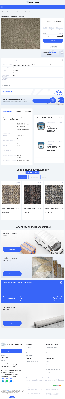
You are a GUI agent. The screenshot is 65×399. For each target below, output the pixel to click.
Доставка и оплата (50, 364)
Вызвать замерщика (42, 101)
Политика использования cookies (33, 393)
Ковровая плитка (30, 355)
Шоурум (48, 372)
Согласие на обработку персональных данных (34, 390)
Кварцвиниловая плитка (52, 352)
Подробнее (12, 249)
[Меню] (2, 2)
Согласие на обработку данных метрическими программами (52, 394)
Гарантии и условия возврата (53, 369)
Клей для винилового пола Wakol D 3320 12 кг (54, 146)
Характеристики (7, 111)
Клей (27, 366)
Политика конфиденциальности (52, 389)
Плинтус (28, 364)
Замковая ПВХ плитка (51, 347)
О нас (47, 361)
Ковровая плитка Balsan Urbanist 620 (10, 209)
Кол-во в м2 (58, 27)
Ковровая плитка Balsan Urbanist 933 (54, 209)
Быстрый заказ (53, 44)
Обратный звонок (12, 298)
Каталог (6, 7)
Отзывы (27, 111)
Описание (18, 111)
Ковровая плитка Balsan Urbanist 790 (32, 209)
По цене (44, 177)
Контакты (48, 366)
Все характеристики (6, 85)
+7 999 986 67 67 (5, 357)
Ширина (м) (51, 27)
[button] (61, 117)
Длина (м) (45, 27)
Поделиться (58, 60)
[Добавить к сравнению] (61, 122)
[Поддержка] (62, 2)
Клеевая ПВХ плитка (51, 350)
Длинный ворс (29, 352)
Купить (53, 40)
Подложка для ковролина (32, 361)
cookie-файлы (9, 390)
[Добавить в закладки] (58, 122)
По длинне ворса (34, 177)
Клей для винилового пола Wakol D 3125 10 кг (54, 127)
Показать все (22, 177)
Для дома (28, 347)
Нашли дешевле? (53, 46)
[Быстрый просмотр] (60, 135)
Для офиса (28, 350)
